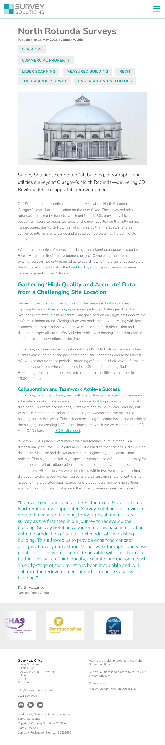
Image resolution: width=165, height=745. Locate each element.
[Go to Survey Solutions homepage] (24, 9)
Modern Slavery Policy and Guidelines (112, 689)
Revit (125, 71)
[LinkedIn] (30, 705)
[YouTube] (40, 705)
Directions (24, 682)
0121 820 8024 (27, 696)
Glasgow (32, 49)
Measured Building (87, 71)
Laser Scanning (39, 71)
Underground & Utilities (105, 81)
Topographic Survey (44, 81)
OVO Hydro (78, 267)
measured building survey (109, 303)
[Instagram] (21, 705)
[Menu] (156, 9)
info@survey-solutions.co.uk (35, 690)
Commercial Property (46, 60)
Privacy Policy (97, 683)
